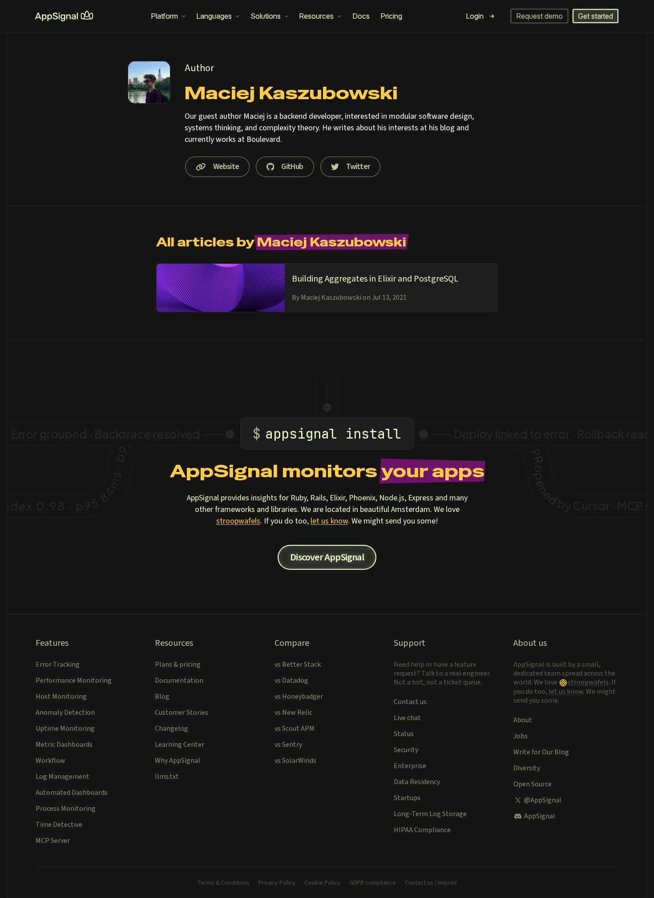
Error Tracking (58, 664)
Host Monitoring (61, 696)
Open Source (532, 784)
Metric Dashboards (64, 744)
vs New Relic (293, 712)
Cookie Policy (322, 882)
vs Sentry (288, 744)
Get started (595, 16)
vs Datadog (291, 680)
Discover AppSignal (327, 557)
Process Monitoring (66, 808)
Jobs (520, 736)
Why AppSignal (177, 760)
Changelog (171, 728)
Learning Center (179, 744)
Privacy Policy (276, 882)
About (522, 720)
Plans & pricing (178, 664)
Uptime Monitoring (65, 728)
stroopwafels (238, 521)
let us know (329, 521)
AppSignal (539, 816)
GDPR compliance (372, 882)
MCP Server (53, 841)
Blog (162, 696)
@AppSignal (542, 800)
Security (406, 750)
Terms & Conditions (223, 882)
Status (404, 734)
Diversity (526, 768)
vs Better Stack (298, 664)
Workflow (50, 760)
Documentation (179, 680)
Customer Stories (181, 712)
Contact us (410, 702)
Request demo (539, 16)
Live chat (407, 718)
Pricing (391, 16)
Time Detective (59, 825)
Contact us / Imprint (431, 882)
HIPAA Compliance (422, 830)
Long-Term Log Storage (430, 814)
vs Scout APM (295, 728)
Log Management (62, 776)
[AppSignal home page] (64, 16)
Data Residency (417, 782)
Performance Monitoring (74, 680)
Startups (407, 798)
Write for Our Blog (541, 752)
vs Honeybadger (299, 696)
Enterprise (410, 766)
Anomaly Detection (65, 712)
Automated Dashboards (72, 792)
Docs (361, 16)
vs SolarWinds (295, 760)
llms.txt (167, 776)
